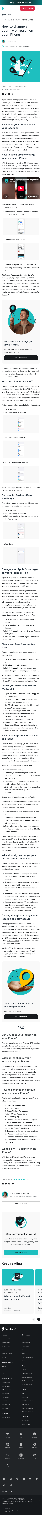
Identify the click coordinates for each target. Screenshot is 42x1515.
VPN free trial (5, 1408)
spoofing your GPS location (27, 836)
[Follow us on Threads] (17, 1478)
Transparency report (28, 1357)
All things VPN (14, 20)
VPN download (6, 1404)
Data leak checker (27, 1412)
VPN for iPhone (13, 941)
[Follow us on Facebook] (4, 1478)
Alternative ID (6, 1342)
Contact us (25, 1361)
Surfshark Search (7, 1353)
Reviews (4, 1401)
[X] (9, 94)
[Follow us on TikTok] (4, 1485)
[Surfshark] (3, 8)
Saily (3, 1373)
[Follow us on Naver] (10, 1485)
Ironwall (4, 1370)
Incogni (4, 1366)
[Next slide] (38, 1319)
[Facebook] (3, 94)
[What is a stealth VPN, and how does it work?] (18, 1277)
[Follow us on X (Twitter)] (10, 1478)
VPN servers (5, 1393)
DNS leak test (26, 1404)
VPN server (20, 240)
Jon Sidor (8, 1308)
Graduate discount (27, 1381)
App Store (20, 215)
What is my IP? (26, 1397)
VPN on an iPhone (10, 1157)
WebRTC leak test (27, 1408)
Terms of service (17, 1511)
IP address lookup (27, 1401)
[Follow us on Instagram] (23, 1478)
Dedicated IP (5, 1397)
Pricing (4, 1357)
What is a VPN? (6, 1382)
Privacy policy (6, 1511)
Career (24, 1350)
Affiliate (24, 1370)
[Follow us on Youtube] (30, 1478)
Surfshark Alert (6, 1346)
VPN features (6, 1386)
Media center (26, 1342)
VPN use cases (6, 1390)
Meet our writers (21, 1203)
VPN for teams (6, 1417)
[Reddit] (12, 94)
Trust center (25, 1346)
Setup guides (26, 1424)
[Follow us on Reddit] (36, 1478)
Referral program (27, 1384)
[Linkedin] (6, 94)
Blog (4, 20)
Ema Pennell (11, 42)
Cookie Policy (6, 1508)
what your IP (28, 268)
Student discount (27, 1377)
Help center (25, 1421)
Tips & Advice (27, 20)
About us (24, 1339)
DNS (23, 1393)
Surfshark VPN (6, 1339)
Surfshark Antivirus (7, 1350)
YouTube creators (27, 1373)
